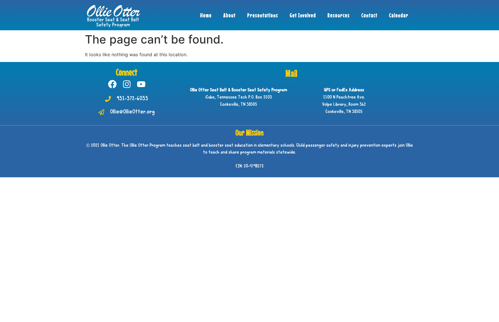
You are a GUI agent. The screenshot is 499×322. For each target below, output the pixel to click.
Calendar (398, 15)
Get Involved (303, 15)
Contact (369, 15)
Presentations (262, 15)
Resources (338, 15)
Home (206, 15)
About (229, 15)
